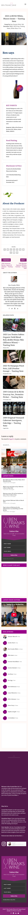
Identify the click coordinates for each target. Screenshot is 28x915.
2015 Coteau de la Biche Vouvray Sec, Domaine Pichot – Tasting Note (13, 394)
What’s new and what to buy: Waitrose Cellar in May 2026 (13, 487)
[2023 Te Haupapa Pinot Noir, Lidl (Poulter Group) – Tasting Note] (14, 356)
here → (17, 795)
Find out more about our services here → (12, 835)
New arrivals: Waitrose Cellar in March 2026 (13, 501)
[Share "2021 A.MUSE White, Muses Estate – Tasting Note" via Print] (17, 252)
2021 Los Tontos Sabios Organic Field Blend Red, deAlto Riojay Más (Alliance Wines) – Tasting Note (13, 339)
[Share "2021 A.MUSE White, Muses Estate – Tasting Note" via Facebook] (4, 249)
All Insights (13, 482)
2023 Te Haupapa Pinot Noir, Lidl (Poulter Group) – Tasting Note (13, 368)
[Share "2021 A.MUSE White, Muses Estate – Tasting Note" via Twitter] (7, 249)
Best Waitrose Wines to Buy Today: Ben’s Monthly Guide (14, 480)
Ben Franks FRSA (15, 24)
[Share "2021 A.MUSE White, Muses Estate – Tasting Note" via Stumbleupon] (10, 252)
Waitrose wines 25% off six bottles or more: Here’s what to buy (13, 494)
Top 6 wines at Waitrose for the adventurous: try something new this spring (13, 509)
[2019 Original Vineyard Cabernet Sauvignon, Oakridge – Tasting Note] (14, 408)
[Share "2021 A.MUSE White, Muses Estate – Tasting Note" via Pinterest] (17, 249)
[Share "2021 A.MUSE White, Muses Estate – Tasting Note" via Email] (14, 252)
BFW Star (17, 26)
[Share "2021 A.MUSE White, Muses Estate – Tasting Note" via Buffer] (23, 249)
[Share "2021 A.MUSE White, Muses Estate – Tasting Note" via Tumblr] (14, 249)
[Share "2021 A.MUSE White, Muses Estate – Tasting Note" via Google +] (10, 249)
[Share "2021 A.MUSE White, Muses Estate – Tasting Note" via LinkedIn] (20, 249)
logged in (12, 439)
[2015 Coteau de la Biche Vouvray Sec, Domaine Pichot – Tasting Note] (14, 382)
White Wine (14, 28)
